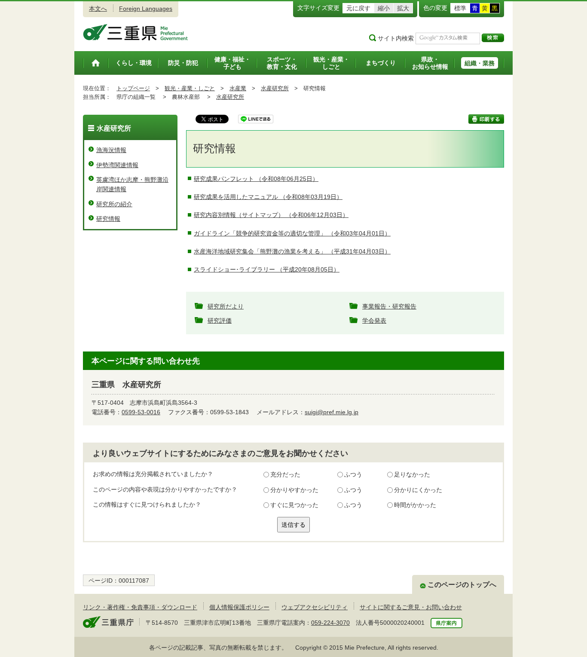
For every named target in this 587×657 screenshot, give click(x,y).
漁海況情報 (111, 150)
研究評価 (220, 320)
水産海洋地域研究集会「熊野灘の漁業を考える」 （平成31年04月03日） (292, 251)
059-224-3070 (330, 622)
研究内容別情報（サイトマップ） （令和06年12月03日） (271, 214)
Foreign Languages (145, 8)
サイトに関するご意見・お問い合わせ (411, 607)
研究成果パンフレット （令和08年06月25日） (256, 178)
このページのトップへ (462, 584)
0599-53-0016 (141, 412)
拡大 (403, 8)
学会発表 (374, 320)
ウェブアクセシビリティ (314, 607)
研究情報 (108, 218)
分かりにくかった (418, 489)
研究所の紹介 (114, 204)
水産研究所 (275, 88)
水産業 (237, 88)
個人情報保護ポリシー (239, 607)
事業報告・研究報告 (389, 306)
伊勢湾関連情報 (117, 165)
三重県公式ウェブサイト (135, 32)
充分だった (285, 474)
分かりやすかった (294, 489)
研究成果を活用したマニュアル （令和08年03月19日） (268, 196)
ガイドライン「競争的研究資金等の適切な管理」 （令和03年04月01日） (292, 233)
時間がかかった (415, 504)
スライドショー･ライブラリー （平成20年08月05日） (266, 269)
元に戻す (358, 8)
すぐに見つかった (294, 504)
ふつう (353, 474)
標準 (460, 8)
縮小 (384, 8)
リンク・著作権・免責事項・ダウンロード (140, 607)
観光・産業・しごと (190, 88)
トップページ (133, 88)
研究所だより (226, 306)
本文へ (98, 8)
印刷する (486, 119)
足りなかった (412, 474)
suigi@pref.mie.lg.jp (331, 412)
